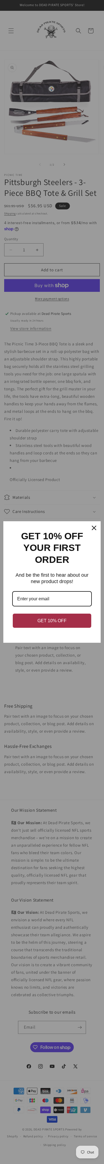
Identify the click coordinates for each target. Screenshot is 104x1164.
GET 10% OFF (52, 620)
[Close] (94, 528)
